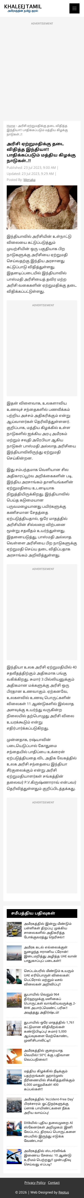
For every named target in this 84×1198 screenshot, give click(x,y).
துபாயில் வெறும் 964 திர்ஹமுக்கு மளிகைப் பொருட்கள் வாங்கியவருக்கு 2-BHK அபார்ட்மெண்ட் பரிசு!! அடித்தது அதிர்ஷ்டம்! (50, 1004)
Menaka (29, 180)
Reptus (63, 1193)
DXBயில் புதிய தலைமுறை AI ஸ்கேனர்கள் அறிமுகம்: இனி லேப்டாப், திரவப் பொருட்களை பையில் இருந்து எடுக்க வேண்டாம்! (50, 1132)
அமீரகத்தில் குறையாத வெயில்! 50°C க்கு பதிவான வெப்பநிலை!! (47, 1055)
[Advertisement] (42, 70)
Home (11, 126)
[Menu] (74, 8)
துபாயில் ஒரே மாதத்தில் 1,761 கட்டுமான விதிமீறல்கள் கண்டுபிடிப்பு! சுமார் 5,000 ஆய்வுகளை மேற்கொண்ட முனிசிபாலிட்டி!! (49, 1032)
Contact (54, 1183)
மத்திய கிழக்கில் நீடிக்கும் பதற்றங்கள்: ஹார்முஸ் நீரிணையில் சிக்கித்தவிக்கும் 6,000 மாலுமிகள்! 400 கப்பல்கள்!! (49, 1080)
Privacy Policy (35, 1183)
